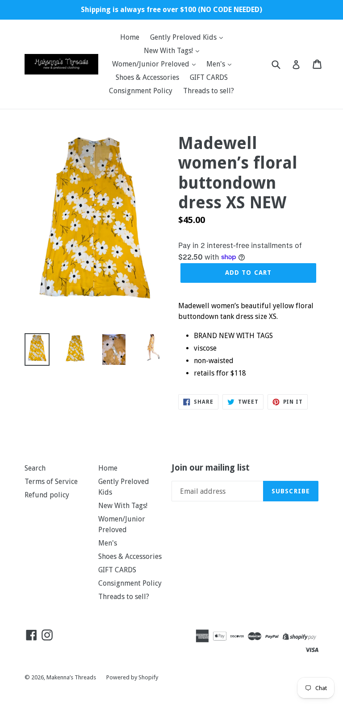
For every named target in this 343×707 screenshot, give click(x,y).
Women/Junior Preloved (151, 64)
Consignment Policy (140, 91)
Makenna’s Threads (71, 677)
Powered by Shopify (132, 677)
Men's (216, 64)
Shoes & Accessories (147, 77)
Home (129, 37)
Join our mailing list (211, 468)
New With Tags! (169, 50)
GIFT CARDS (209, 77)
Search (35, 468)
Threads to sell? (208, 91)
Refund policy (47, 495)
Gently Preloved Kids (184, 37)
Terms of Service (51, 481)
